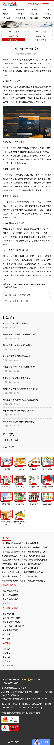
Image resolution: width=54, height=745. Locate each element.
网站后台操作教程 (10, 599)
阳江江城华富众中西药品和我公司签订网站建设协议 (24, 560)
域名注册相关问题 (10, 630)
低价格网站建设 (10, 608)
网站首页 (7, 9)
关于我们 (34, 18)
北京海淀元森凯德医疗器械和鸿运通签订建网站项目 (24, 552)
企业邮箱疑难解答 (10, 595)
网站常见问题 (9, 585)
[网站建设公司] (10, 4)
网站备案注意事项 (10, 591)
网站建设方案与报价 (11, 622)
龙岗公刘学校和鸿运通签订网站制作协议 (19, 576)
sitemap (38, 707)
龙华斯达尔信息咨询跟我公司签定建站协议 (20, 543)
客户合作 (6, 661)
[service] (41, 741)
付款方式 (6, 634)
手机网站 (34, 9)
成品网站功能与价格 (11, 618)
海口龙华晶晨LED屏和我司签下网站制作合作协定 (23, 572)
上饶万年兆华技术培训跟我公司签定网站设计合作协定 (25, 547)
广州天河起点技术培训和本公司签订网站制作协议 (23, 556)
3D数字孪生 (20, 18)
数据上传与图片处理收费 (13, 626)
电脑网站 (20, 9)
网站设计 (7, 87)
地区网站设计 (8, 614)
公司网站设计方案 (20, 301)
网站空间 (6, 657)
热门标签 (6, 638)
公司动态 (6, 649)
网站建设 (6, 653)
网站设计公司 (12, 175)
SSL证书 (7, 18)
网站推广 (7, 14)
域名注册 (34, 14)
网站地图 (31, 707)
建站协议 (6, 603)
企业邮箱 (20, 14)
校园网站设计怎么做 (21, 295)
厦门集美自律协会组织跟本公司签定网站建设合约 (23, 580)
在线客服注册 (8, 665)
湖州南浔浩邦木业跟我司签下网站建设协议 (20, 568)
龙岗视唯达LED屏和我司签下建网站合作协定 (21, 564)
